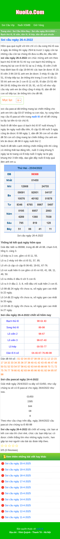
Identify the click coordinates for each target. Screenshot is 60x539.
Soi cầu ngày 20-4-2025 (18, 463)
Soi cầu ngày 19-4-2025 (18, 469)
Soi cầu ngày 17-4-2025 (18, 481)
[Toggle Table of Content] (17, 100)
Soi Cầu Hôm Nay (21, 31)
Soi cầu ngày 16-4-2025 (18, 487)
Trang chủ (6, 31)
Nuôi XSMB (24, 25)
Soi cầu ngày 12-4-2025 (18, 511)
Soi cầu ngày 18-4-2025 (18, 475)
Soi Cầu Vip (8, 25)
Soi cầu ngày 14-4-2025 (18, 499)
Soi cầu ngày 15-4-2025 (18, 493)
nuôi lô (36, 116)
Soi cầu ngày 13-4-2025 (18, 505)
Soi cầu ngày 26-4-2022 (17, 39)
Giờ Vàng (38, 25)
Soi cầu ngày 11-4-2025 (18, 517)
